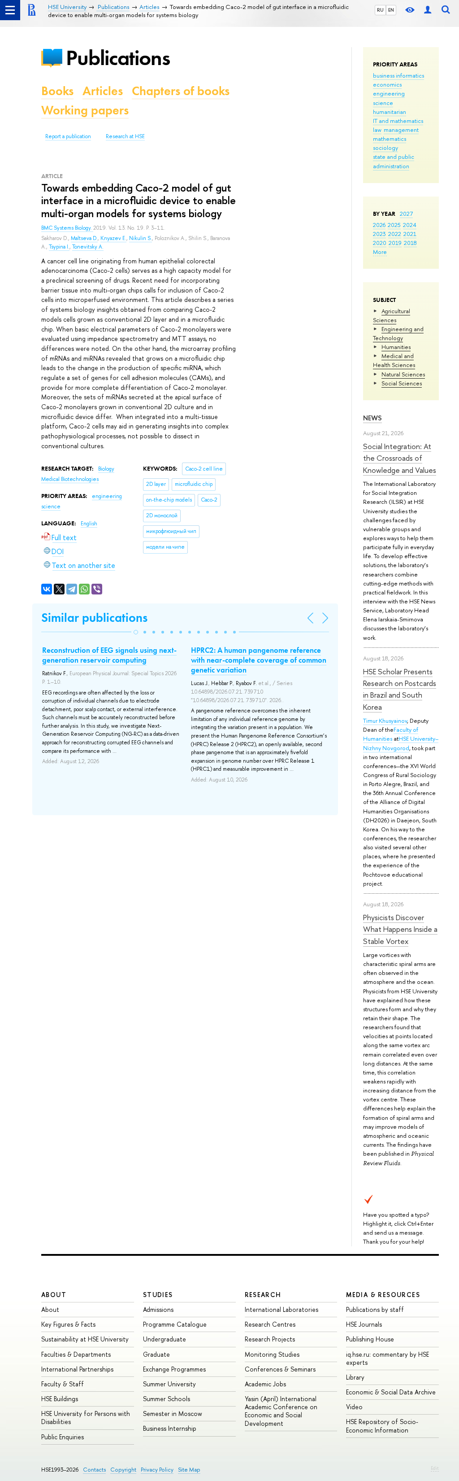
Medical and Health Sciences (394, 360)
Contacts (94, 1469)
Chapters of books (181, 91)
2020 (379, 243)
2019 (395, 243)
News (372, 418)
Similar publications (94, 617)
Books (57, 91)
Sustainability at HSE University (85, 1339)
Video (354, 1406)
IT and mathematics (398, 121)
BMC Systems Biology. (67, 228)
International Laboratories (281, 1309)
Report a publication (68, 136)
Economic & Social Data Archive (391, 1392)
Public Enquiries (62, 1437)
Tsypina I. (59, 246)
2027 (406, 214)
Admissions (158, 1309)
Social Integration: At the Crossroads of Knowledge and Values (399, 458)
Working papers (85, 110)
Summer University (169, 1384)
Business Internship (169, 1428)
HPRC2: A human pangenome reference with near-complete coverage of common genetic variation (258, 660)
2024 (409, 225)
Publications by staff (375, 1309)
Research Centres (270, 1324)
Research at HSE (125, 136)
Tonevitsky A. (88, 246)
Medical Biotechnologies (70, 479)
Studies (158, 1294)
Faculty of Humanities (390, 734)
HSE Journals (364, 1324)
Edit (435, 1468)
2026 (379, 225)
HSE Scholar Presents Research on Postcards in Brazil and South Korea (399, 689)
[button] (135, 632)
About (53, 1294)
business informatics (398, 75)
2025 (394, 225)
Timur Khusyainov (385, 720)
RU (380, 10)
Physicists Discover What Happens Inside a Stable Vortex (400, 929)
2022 (394, 234)
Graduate (156, 1354)
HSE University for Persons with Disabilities (85, 1417)
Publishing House (370, 1339)
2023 (379, 234)
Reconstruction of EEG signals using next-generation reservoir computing (109, 655)
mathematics (389, 139)
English (89, 523)
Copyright (123, 1469)
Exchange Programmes (174, 1369)
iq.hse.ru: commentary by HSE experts (387, 1358)
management (401, 130)
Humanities (396, 347)
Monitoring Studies (272, 1354)
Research (263, 1294)
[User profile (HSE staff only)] (427, 10)
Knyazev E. (113, 238)
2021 (409, 234)
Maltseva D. (84, 238)
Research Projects (270, 1339)
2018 (410, 243)
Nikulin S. (140, 238)
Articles (102, 91)
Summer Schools (166, 1398)
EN (391, 10)
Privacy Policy (157, 1469)
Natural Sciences (403, 374)
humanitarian (389, 112)
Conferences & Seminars (280, 1369)
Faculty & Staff (62, 1384)
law (377, 130)
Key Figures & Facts (68, 1324)
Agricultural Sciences (391, 315)
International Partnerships (77, 1369)
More (380, 252)
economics (387, 84)
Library (355, 1377)
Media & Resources (383, 1294)
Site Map (189, 1469)
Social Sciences (401, 383)
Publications (118, 57)
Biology (106, 468)
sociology (385, 148)
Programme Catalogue (175, 1324)
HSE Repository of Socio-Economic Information (382, 1425)
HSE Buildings (59, 1398)
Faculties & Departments (76, 1354)
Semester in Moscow (172, 1413)
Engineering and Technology (398, 333)
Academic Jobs (265, 1384)
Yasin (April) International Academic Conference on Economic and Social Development (281, 1411)
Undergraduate (164, 1339)
